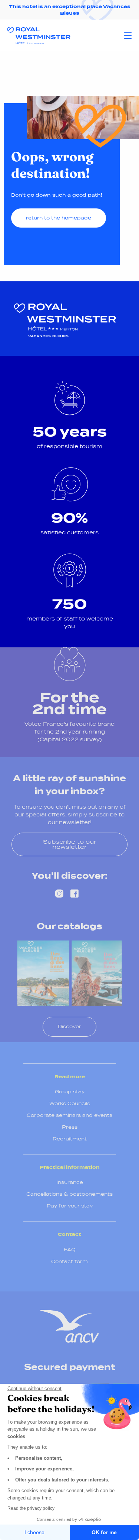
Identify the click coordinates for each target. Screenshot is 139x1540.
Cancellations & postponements (69, 1194)
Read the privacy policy (30, 1508)
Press (69, 1127)
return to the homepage (58, 218)
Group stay (70, 1091)
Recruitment (70, 1139)
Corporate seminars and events (69, 1115)
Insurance (69, 1182)
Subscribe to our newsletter (69, 844)
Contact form (69, 1261)
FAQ (70, 1249)
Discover (69, 1026)
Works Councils (69, 1103)
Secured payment (69, 1367)
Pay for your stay (70, 1206)
